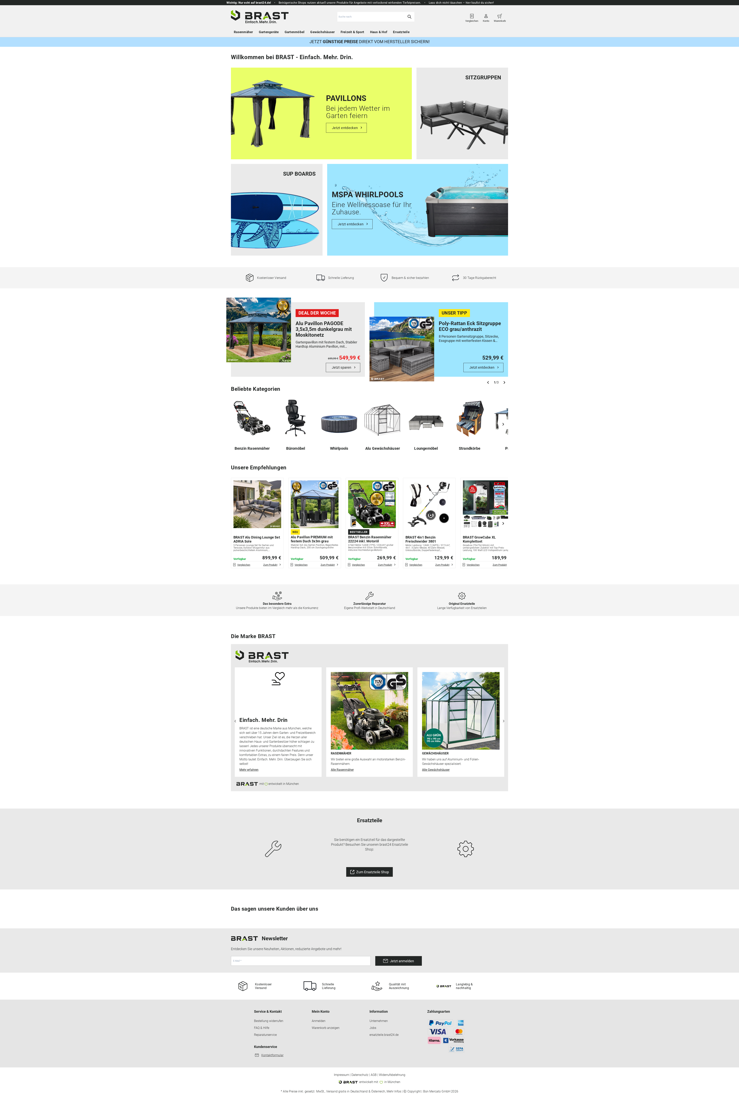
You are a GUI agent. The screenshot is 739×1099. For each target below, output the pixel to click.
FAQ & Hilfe (261, 1028)
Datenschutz (359, 1075)
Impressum (341, 1075)
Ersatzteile (401, 32)
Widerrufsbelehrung (392, 1075)
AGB (374, 1075)
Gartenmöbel (295, 32)
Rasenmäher (243, 32)
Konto (486, 19)
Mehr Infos (394, 1091)
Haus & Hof (378, 32)
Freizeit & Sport (352, 32)
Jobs (373, 1028)
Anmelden (318, 1021)
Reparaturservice (265, 1035)
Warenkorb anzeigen (325, 1028)
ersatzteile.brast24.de (384, 1035)
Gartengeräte (269, 32)
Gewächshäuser (322, 32)
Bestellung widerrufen (268, 1021)
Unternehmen (379, 1021)
